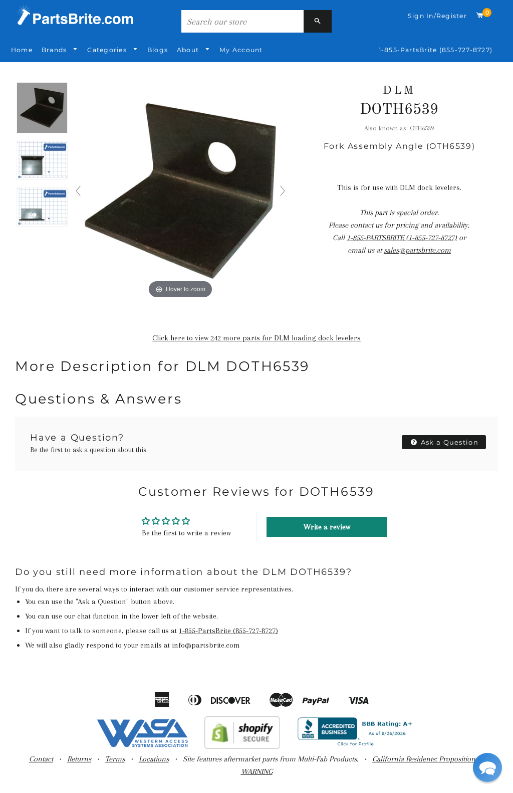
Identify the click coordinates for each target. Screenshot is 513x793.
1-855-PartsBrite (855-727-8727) (435, 50)
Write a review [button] (327, 526)
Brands (55, 50)
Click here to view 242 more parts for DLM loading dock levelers (256, 337)
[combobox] (242, 21)
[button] (487, 767)
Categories (108, 50)
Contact (41, 758)
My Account (241, 50)
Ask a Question (449, 442)
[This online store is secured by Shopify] (242, 746)
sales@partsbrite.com (417, 250)
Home (22, 50)
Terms (115, 758)
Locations (154, 758)
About (189, 50)
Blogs (157, 50)
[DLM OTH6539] (42, 108)
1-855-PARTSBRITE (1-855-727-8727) (402, 237)
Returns (79, 758)
